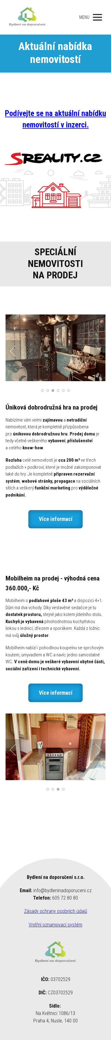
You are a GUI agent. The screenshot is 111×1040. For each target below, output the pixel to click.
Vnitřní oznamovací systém (55, 925)
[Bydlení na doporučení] (27, 17)
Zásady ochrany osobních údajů (55, 911)
